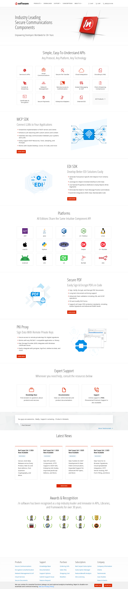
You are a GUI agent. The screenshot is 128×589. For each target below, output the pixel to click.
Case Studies (101, 577)
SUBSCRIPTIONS (67, 3)
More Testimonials (105, 428)
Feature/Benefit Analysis (83, 573)
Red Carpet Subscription (83, 566)
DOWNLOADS (48, 3)
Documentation (45, 570)
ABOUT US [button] (77, 3)
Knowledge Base (45, 566)
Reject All (98, 585)
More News (64, 486)
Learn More (21, 151)
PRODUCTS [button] (37, 3)
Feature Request (45, 580)
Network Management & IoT (24, 573)
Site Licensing (79, 577)
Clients (99, 570)
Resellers (63, 577)
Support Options (45, 573)
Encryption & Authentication (24, 570)
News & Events (102, 580)
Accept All (108, 585)
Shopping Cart (65, 573)
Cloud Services (20, 577)
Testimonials (101, 573)
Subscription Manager (82, 570)
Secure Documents (21, 580)
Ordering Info (64, 566)
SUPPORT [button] (57, 3)
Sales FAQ (63, 570)
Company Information (104, 566)
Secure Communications (23, 566)
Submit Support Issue (47, 577)
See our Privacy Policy (46, 586)
